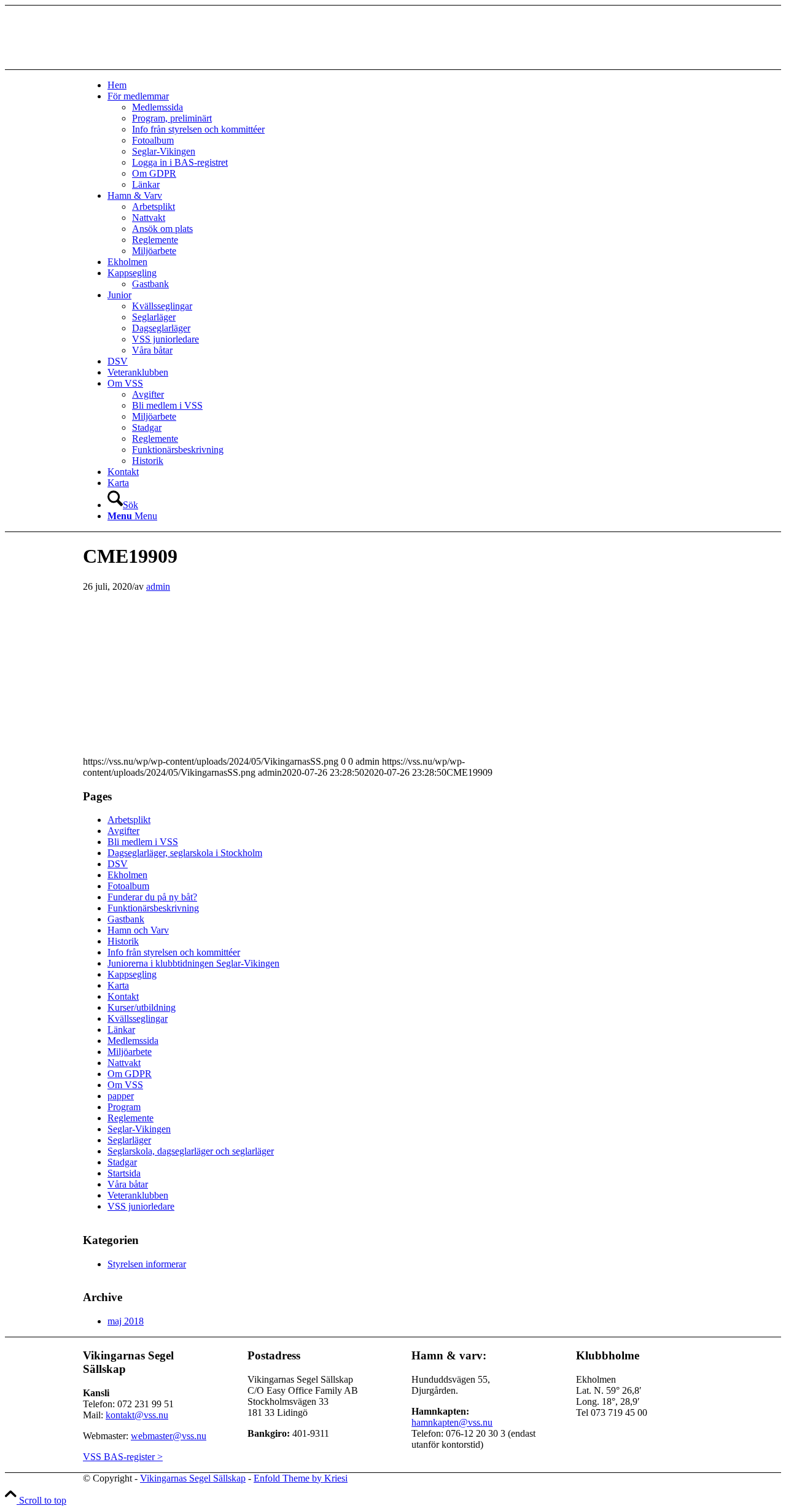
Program (124, 1107)
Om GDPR (129, 1074)
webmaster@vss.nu (168, 1436)
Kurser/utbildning (141, 1007)
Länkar (121, 1029)
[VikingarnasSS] (175, 63)
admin (158, 586)
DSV (117, 864)
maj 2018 (125, 1321)
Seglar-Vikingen (139, 1129)
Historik (123, 941)
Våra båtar (127, 1184)
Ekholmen (127, 875)
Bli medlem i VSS (142, 842)
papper (120, 1096)
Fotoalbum (128, 886)
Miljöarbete (129, 1051)
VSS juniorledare (140, 1206)
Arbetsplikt (128, 819)
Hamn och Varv (138, 930)
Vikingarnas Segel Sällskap (193, 1478)
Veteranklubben (137, 1195)
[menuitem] (405, 85)
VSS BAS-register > (123, 1456)
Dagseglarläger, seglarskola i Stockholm (184, 853)
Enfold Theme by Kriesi (301, 1478)
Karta (118, 985)
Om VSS (125, 1085)
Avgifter (123, 830)
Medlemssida (132, 1040)
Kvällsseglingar (137, 1018)
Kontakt (123, 996)
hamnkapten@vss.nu (451, 1422)
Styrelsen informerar (146, 1264)
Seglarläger (129, 1140)
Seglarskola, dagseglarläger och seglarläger (190, 1151)
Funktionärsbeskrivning (153, 908)
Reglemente (130, 1118)
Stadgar (122, 1162)
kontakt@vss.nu (137, 1415)
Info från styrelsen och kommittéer (173, 952)
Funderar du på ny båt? (152, 897)
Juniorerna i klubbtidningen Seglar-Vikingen (193, 963)
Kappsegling (132, 974)
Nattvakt (124, 1062)
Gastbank (125, 919)
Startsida (124, 1173)
